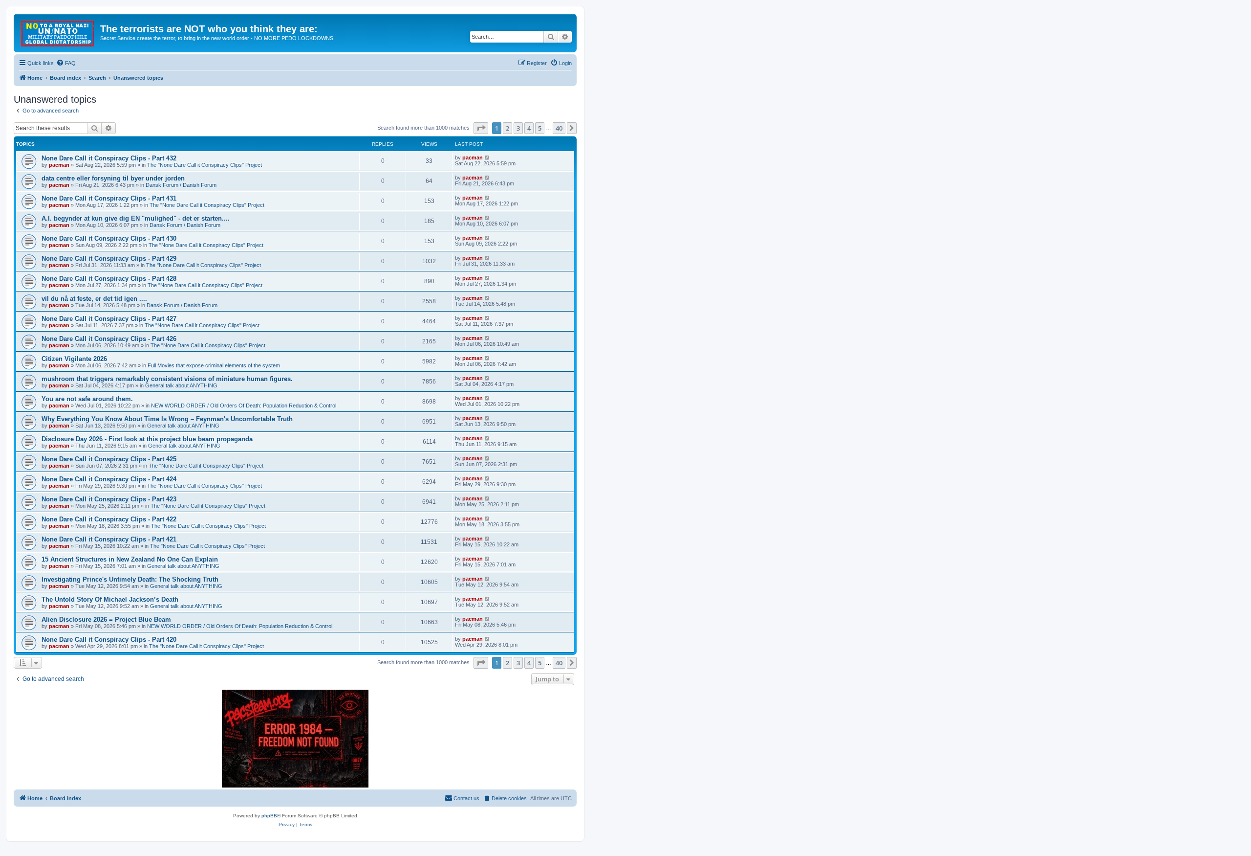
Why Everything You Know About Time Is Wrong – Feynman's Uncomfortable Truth (167, 419)
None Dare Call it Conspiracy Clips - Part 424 (109, 479)
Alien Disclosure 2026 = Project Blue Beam (106, 619)
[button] (481, 128)
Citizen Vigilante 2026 (74, 358)
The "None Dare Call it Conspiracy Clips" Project (204, 165)
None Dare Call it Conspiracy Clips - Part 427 (109, 318)
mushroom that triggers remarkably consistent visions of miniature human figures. (167, 379)
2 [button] (507, 128)
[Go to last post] (487, 157)
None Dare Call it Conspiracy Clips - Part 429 (109, 258)
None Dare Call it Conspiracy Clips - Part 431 (109, 198)
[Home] (58, 31)
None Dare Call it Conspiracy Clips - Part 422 (109, 519)
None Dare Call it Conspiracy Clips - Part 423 (109, 499)
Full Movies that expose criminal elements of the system (214, 365)
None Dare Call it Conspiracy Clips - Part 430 (109, 238)
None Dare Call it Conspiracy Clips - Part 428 (109, 278)
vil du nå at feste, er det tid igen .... (94, 298)
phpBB (269, 815)
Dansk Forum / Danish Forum (181, 185)
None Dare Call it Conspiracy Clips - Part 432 (109, 158)
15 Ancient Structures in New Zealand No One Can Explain (130, 559)
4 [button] (529, 128)
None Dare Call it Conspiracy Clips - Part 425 (109, 459)
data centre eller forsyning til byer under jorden (113, 178)
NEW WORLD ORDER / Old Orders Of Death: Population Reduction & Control (243, 405)
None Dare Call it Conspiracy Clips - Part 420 (109, 639)
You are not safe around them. (87, 399)
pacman (59, 165)
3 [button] (518, 128)
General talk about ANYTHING (181, 385)
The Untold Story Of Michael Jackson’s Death (110, 599)
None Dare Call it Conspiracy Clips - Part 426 (109, 338)
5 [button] (539, 128)
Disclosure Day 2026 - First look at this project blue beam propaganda (147, 439)
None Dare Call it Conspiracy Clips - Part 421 (109, 539)
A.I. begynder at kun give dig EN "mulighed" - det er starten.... (136, 218)
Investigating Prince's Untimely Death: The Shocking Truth (130, 579)
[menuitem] (66, 63)
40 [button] (559, 128)
